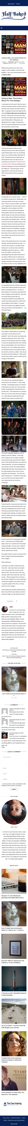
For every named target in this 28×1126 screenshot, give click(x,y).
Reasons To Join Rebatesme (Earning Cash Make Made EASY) (13, 897)
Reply (3, 718)
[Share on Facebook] (18, 601)
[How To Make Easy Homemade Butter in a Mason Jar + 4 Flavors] (14, 679)
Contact (18, 3)
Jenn (4, 62)
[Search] (26, 28)
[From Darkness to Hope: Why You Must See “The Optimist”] (14, 1078)
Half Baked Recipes (15, 1117)
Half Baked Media (20, 1120)
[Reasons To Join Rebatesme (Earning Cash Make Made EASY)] (14, 881)
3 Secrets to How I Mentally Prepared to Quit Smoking (14, 994)
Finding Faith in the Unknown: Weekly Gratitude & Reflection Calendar (12, 1060)
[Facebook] (9, 1)
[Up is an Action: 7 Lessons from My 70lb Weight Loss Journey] (14, 1011)
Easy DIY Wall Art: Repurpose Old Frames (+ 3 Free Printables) (13, 961)
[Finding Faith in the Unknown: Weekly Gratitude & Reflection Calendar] (14, 1043)
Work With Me (11, 3)
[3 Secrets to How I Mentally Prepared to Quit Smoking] (14, 978)
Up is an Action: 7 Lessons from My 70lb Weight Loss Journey (13, 1026)
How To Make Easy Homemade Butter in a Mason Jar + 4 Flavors (13, 929)
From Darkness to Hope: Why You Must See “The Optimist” (13, 1093)
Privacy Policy (6, 1117)
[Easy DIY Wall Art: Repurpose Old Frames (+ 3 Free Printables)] (14, 946)
